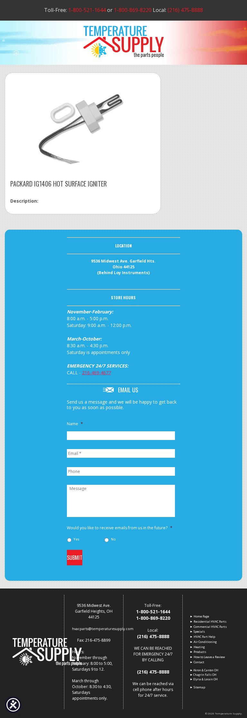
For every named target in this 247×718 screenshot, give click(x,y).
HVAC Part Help (204, 637)
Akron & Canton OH (205, 670)
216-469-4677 (96, 372)
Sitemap (199, 687)
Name (75, 423)
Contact (199, 662)
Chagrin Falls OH (204, 674)
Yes (76, 539)
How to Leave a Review (209, 657)
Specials (199, 631)
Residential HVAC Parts (210, 621)
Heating (199, 647)
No (113, 539)
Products (200, 652)
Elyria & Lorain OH (205, 679)
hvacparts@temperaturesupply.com (102, 628)
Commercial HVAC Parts (210, 627)
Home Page (201, 616)
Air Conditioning (205, 642)
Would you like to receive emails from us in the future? (119, 528)
